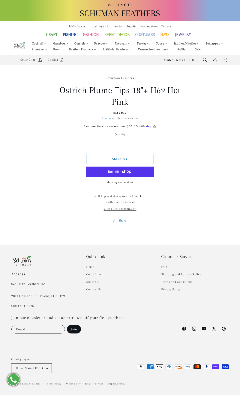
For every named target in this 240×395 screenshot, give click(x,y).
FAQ (164, 267)
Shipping (106, 118)
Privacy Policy (170, 289)
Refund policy (53, 383)
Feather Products (81, 49)
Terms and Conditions (176, 282)
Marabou (59, 43)
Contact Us (93, 289)
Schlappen (213, 43)
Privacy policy (73, 383)
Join (74, 329)
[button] (37, 44)
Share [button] (122, 220)
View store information (120, 208)
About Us (92, 282)
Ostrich (79, 43)
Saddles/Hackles (185, 43)
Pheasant (121, 43)
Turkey (141, 43)
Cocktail (37, 43)
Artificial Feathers (116, 49)
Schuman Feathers (30, 383)
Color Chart (94, 274)
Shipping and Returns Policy (181, 274)
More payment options (120, 182)
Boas (56, 49)
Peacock (99, 43)
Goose (160, 43)
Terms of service (94, 383)
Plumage (38, 49)
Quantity (120, 134)
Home (90, 267)
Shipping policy (116, 383)
